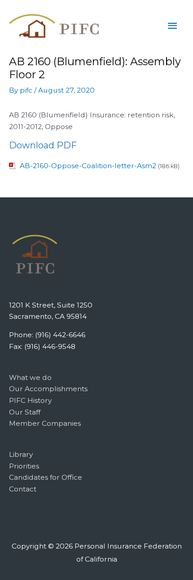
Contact (22, 489)
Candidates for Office (45, 477)
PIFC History (30, 400)
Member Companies (45, 423)
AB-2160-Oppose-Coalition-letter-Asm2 (88, 165)
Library (21, 454)
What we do (30, 377)
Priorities (24, 466)
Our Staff (24, 412)
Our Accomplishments (48, 388)
